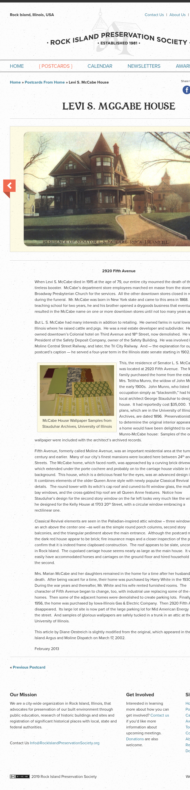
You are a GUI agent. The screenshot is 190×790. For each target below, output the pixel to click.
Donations (135, 739)
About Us (177, 14)
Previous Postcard (9, 189)
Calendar (100, 66)
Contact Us (154, 14)
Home (17, 66)
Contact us (159, 715)
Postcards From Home (45, 82)
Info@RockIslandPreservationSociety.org (64, 743)
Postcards (55, 66)
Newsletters (144, 66)
